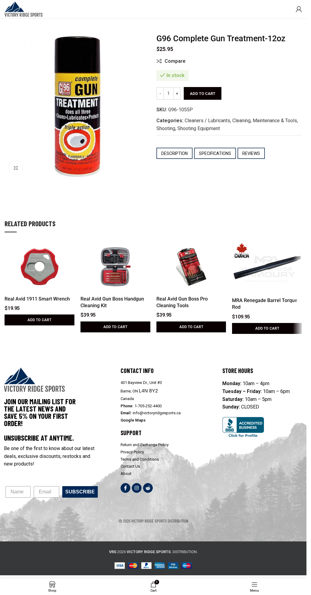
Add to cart (202, 93)
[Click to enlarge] (16, 168)
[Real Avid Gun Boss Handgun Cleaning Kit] (115, 267)
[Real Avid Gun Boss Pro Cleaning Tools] (191, 267)
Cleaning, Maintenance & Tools (264, 120)
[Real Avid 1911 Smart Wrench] (39, 267)
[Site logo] (24, 9)
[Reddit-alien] (148, 488)
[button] (39, 319)
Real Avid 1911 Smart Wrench (37, 299)
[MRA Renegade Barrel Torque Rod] (267, 268)
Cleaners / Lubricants (207, 120)
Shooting (165, 128)
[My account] (299, 9)
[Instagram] (137, 488)
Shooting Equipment (198, 128)
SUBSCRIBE (80, 491)
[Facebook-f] (125, 488)
